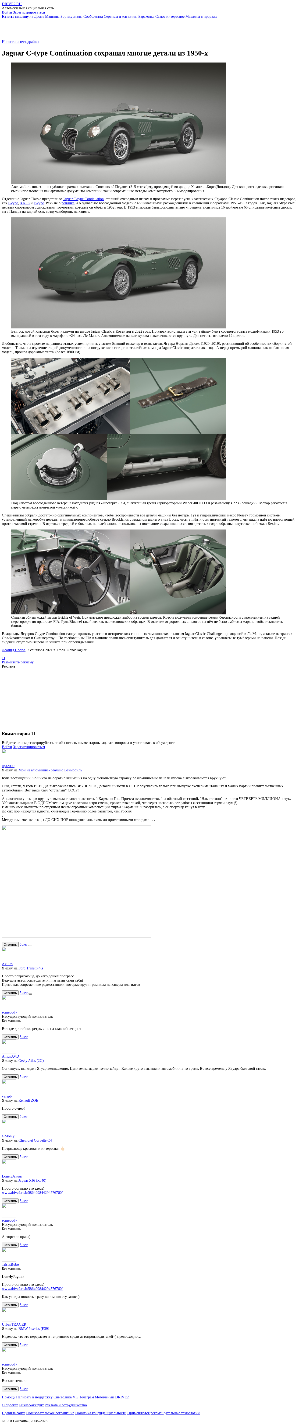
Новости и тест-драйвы (20, 42)
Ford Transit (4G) (31, 968)
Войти (7, 12)
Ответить (10, 944)
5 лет (24, 944)
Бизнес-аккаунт (31, 1405)
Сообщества (93, 16)
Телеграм (86, 1397)
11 (3, 658)
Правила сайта (13, 1413)
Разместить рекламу (18, 662)
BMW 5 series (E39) (33, 1329)
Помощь (8, 1397)
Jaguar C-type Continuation (83, 199)
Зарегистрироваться (29, 12)
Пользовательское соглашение (50, 1413)
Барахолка (146, 16)
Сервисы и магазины (121, 16)
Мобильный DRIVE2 (112, 1397)
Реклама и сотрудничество (66, 1405)
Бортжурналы (72, 16)
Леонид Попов (13, 650)
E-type (13, 203)
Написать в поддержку (34, 1397)
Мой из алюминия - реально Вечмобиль (50, 770)
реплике (68, 203)
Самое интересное (170, 16)
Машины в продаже (201, 16)
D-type (39, 203)
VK (75, 1397)
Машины (53, 16)
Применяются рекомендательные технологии (163, 1413)
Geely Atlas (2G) (31, 1061)
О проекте (10, 1405)
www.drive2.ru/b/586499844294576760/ (32, 1193)
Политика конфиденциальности (100, 1413)
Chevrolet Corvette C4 (35, 1140)
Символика (62, 1397)
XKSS (25, 203)
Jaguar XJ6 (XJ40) (32, 1180)
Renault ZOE (28, 1100)
